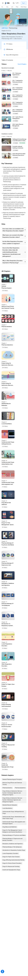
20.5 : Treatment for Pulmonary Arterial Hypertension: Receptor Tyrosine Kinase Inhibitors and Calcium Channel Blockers (19, 103)
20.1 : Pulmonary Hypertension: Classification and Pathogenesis (17, 74)
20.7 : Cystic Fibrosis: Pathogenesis (17, 117)
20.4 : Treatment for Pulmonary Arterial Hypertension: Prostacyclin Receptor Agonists (19, 95)
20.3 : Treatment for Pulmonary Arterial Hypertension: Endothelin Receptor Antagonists (18, 88)
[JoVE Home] (7, 3)
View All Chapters (22, 64)
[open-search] (13, 3)
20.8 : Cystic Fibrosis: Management (17, 125)
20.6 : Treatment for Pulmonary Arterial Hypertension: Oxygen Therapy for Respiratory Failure (18, 110)
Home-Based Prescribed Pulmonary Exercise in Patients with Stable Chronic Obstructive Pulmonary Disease (18, 154)
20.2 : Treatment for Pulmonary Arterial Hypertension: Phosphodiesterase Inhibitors (17, 81)
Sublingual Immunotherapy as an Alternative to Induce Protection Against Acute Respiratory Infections (19, 139)
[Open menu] (3, 3)
